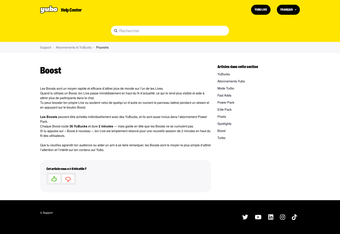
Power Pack (225, 102)
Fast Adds (224, 95)
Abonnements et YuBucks (74, 47)
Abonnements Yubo (231, 81)
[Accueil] (49, 10)
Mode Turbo (225, 88)
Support (45, 47)
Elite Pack (224, 109)
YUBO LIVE (261, 9)
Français (286, 9)
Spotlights (224, 123)
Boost (221, 130)
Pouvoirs (102, 47)
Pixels (221, 116)
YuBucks (223, 74)
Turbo (221, 137)
